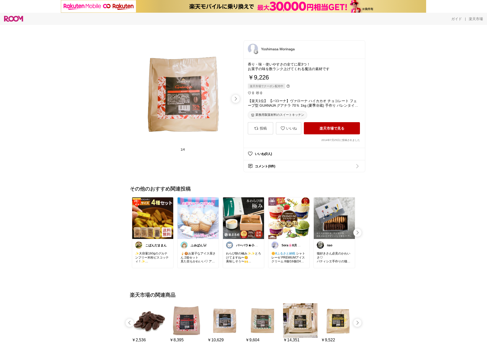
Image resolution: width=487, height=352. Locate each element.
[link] (152, 217)
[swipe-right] (236, 99)
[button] (253, 49)
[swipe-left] (130, 323)
